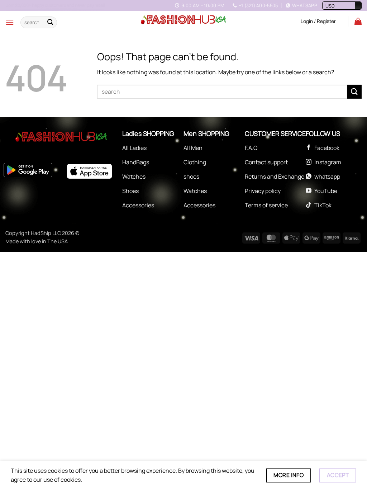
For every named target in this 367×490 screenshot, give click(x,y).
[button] (9, 22)
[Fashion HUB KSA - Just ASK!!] (183, 20)
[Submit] (50, 22)
